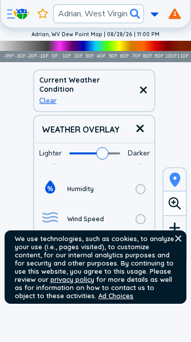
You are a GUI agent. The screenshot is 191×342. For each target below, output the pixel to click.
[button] (178, 238)
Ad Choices (115, 296)
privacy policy (72, 279)
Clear (48, 101)
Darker (139, 153)
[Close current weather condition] (143, 91)
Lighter (50, 153)
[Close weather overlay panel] (140, 129)
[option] (94, 189)
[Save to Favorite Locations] (43, 13)
